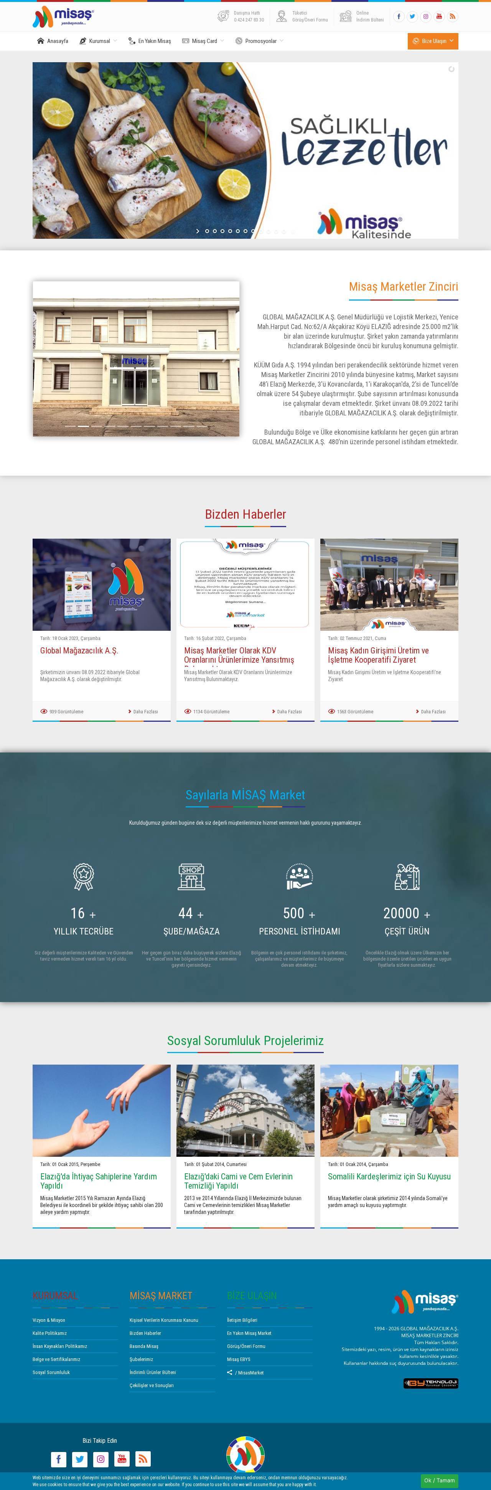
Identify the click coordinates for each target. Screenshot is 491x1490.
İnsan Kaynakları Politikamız (60, 1346)
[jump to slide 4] (230, 231)
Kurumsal (99, 41)
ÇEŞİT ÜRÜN (407, 931)
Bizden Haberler (145, 1333)
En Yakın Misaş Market (249, 1333)
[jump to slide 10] (276, 231)
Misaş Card (204, 41)
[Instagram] (426, 17)
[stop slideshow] (292, 231)
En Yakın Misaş (154, 41)
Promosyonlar (261, 41)
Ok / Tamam (439, 1480)
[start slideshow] (198, 231)
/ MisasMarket (249, 1373)
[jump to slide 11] (284, 231)
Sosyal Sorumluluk (51, 1372)
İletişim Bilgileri (242, 1320)
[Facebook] (399, 16)
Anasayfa (57, 41)
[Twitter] (412, 17)
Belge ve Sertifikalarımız (56, 1359)
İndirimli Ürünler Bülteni (153, 1372)
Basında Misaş (144, 1346)
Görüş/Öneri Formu (246, 1346)
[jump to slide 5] (238, 231)
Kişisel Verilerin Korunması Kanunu (164, 1320)
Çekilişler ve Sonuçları (152, 1385)
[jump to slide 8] (261, 231)
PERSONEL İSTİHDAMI (299, 931)
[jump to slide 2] (215, 231)
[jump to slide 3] (222, 231)
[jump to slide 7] (253, 231)
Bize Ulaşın (434, 41)
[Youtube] (439, 16)
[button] (48, 359)
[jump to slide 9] (268, 231)
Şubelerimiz (141, 1359)
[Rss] (452, 16)
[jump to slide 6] (245, 231)
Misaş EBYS (238, 1359)
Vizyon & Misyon (49, 1320)
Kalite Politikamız (50, 1333)
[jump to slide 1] (207, 231)
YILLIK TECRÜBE (84, 931)
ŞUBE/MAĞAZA (191, 931)
